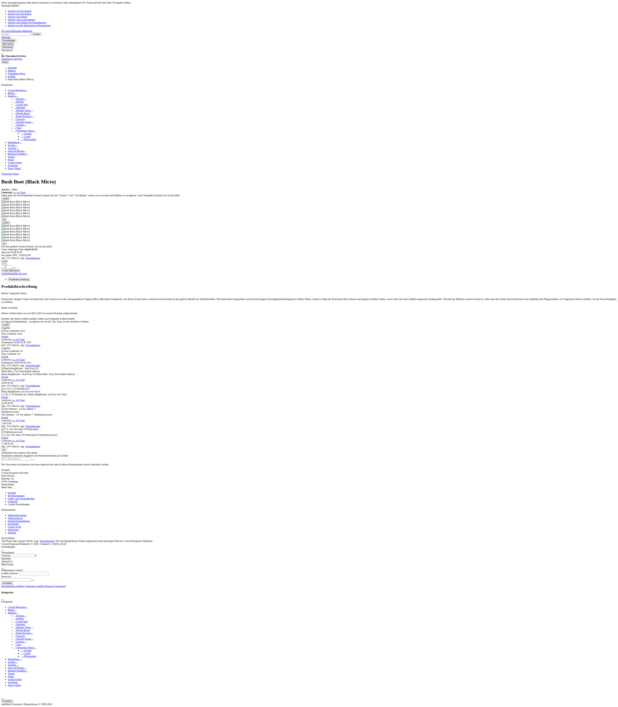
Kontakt (12, 492)
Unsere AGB (14, 527)
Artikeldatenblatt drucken (14, 273)
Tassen (11, 156)
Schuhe (11, 145)
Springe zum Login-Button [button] (21, 19)
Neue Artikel (14, 168)
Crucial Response (17, 90)
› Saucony (19, 119)
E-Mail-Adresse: (9, 573)
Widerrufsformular (17, 515)
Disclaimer (13, 524)
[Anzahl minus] (2, 267)
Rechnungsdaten (16, 495)
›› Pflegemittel (28, 139)
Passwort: (6, 576)
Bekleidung (13, 142)
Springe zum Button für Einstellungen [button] (27, 22)
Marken (12, 96)
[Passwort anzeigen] (33, 580)
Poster (11, 159)
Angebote (13, 165)
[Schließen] (2, 550)
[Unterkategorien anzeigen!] (27, 91)
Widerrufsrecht (15, 518)
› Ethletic (19, 101)
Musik (11, 93)
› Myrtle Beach (22, 113)
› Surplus (19, 125)
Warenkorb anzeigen (11, 59)
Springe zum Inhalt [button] (17, 16)
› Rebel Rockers (22, 116)
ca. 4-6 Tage (19, 192)
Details (4, 336)
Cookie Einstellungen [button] (19, 504)
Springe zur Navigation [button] (19, 11)
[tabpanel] (309, 299)
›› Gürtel (26, 136)
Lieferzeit (12, 501)
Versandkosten (32, 258)
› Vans (17, 128)
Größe (4, 261)
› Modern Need (22, 110)
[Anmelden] (33, 459)
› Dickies (19, 99)
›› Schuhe (26, 133)
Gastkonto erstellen (35, 586)
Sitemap (12, 532)
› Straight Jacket (22, 122)
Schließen (7, 701)
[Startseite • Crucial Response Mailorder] (16, 31)
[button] (15, 225)
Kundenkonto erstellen (13, 586)
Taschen (12, 148)
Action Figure (15, 162)
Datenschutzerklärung (19, 521)
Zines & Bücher (16, 151)
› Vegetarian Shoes (24, 130)
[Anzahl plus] (14, 267)
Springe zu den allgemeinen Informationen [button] (29, 25)
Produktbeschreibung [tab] (19, 279)
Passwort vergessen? (55, 586)
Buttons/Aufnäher (17, 154)
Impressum (13, 529)
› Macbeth (19, 107)
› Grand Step (21, 104)
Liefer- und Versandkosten (21, 498)
